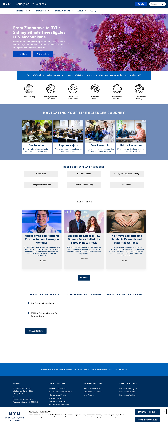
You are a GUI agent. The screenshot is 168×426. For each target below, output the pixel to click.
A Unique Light (43, 54)
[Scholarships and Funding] (139, 88)
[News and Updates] (95, 88)
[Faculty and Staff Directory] (51, 88)
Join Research (100, 145)
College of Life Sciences (31, 4)
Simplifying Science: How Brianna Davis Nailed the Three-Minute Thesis (84, 239)
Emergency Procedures (41, 185)
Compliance (41, 174)
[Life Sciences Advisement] (73, 88)
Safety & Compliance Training (126, 174)
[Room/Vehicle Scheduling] (117, 88)
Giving (93, 11)
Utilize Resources (131, 145)
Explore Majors (68, 145)
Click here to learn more (88, 75)
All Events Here (36, 331)
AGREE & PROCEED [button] (147, 419)
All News (84, 277)
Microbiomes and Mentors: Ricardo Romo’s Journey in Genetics (42, 239)
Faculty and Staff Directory (50, 98)
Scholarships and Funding (139, 98)
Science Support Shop (84, 185)
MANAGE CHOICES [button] (147, 412)
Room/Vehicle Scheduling (117, 98)
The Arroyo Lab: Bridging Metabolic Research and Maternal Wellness (126, 239)
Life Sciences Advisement (73, 98)
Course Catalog (29, 97)
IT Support (126, 185)
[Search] (163, 4)
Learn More (22, 54)
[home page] (7, 4)
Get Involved (37, 145)
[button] (164, 411)
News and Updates (95, 98)
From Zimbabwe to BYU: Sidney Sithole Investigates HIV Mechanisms (39, 32)
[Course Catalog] (29, 88)
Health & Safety (84, 174)
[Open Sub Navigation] (30, 10)
